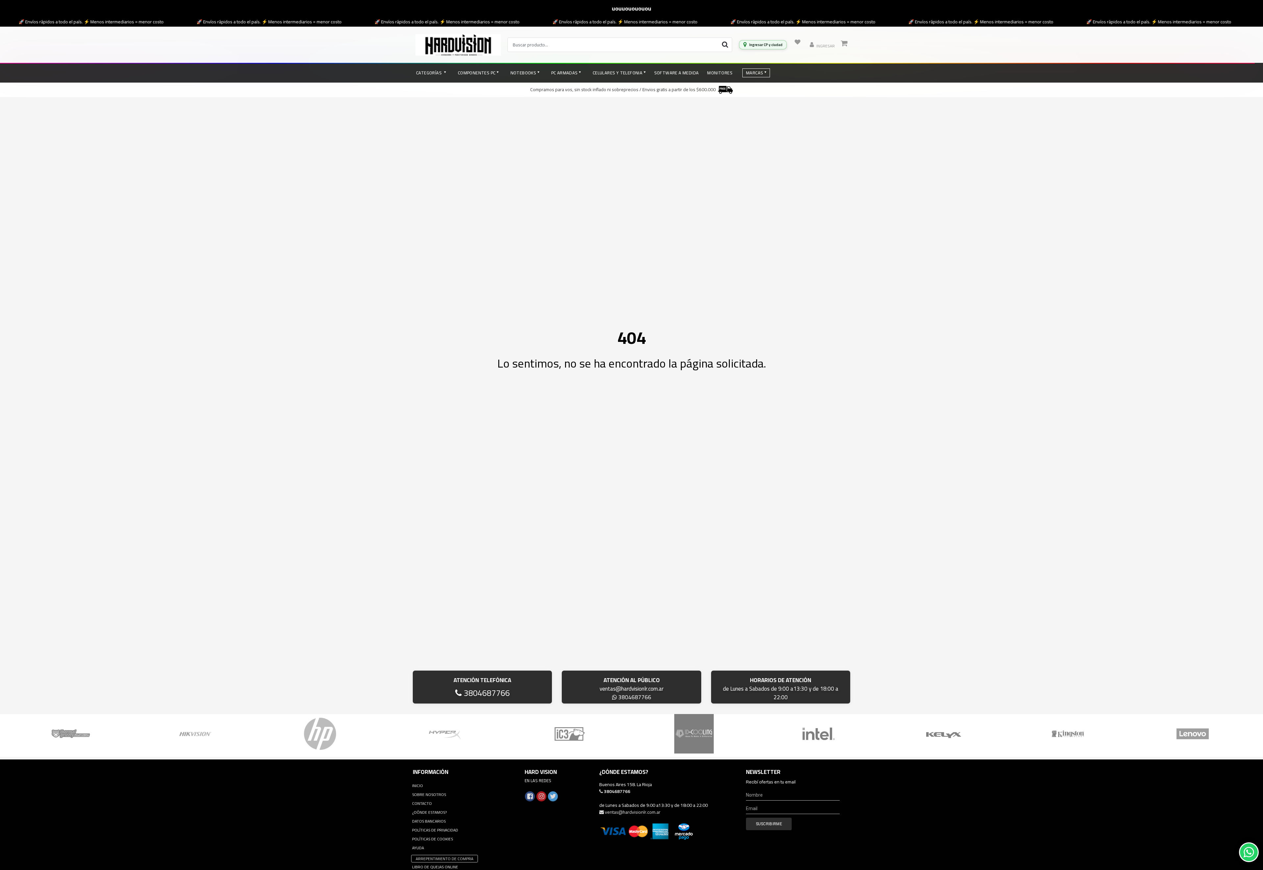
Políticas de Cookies (432, 839)
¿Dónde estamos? (429, 812)
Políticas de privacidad (435, 830)
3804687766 (486, 693)
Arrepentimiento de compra (444, 858)
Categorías (429, 73)
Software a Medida (676, 73)
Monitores (719, 73)
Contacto (422, 803)
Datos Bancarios (429, 821)
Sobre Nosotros (429, 794)
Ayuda (418, 848)
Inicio (417, 785)
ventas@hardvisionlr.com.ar (631, 688)
